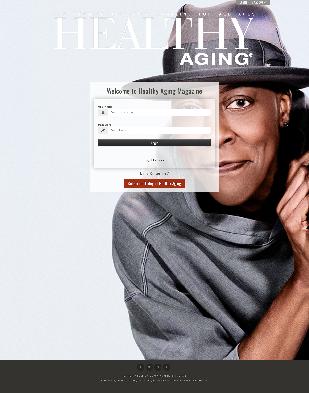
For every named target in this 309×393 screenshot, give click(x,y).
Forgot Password (155, 160)
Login (243, 2)
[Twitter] (149, 367)
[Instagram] (166, 367)
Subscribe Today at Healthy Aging (154, 183)
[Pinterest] (157, 367)
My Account (259, 2)
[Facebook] (140, 367)
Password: (105, 124)
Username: (106, 106)
